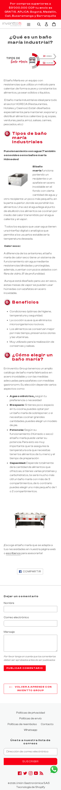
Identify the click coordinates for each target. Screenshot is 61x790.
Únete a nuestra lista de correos (30, 742)
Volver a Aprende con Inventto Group (33, 689)
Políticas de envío (30, 718)
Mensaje (9, 631)
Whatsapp (30, 729)
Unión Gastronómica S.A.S (33, 783)
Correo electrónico (16, 617)
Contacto (47, 724)
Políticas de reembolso (22, 724)
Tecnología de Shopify (30, 787)
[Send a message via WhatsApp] (54, 769)
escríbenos (13, 553)
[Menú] (28, 24)
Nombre (9, 603)
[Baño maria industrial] (30, 518)
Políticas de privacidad (30, 712)
